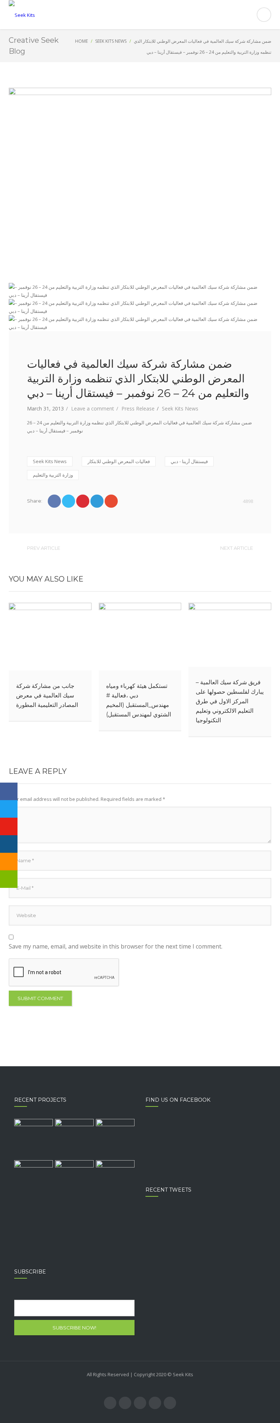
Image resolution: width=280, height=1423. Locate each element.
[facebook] (110, 1403)
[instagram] (155, 1403)
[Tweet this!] (68, 501)
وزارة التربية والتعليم (53, 475)
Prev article (43, 548)
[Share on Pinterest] (82, 501)
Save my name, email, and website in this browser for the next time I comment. (115, 946)
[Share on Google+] (111, 501)
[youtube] (140, 1403)
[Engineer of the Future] (33, 1179)
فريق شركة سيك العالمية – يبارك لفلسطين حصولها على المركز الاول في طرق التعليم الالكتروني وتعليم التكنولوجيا (230, 701)
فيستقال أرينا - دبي (189, 461)
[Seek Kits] (140, 15)
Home (81, 41)
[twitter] (125, 1403)
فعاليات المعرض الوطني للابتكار (119, 461)
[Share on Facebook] (54, 501)
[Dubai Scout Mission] (115, 1138)
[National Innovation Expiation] (74, 1138)
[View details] (50, 636)
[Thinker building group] (33, 1138)
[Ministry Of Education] (115, 1179)
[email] (170, 1403)
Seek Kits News (111, 41)
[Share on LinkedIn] (97, 501)
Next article (236, 548)
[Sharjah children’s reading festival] (74, 1179)
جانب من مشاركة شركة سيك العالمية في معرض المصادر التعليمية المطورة (47, 695)
